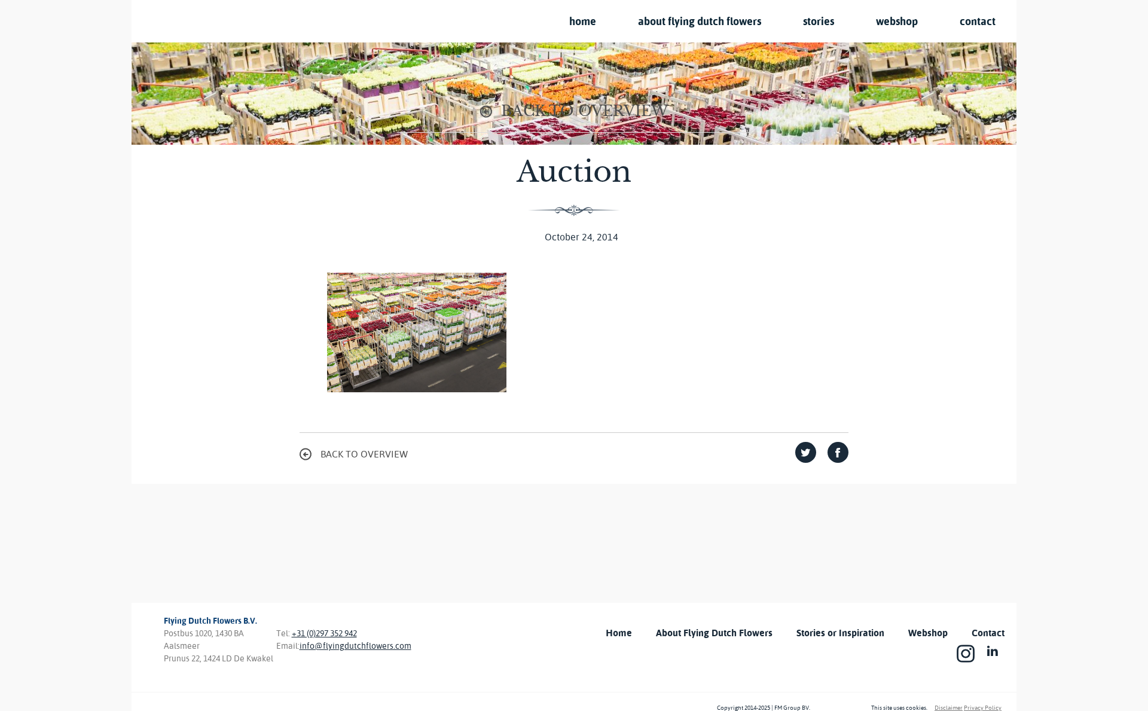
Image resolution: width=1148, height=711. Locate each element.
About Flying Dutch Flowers (699, 21)
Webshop (897, 21)
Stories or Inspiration (840, 633)
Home (582, 21)
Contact (978, 21)
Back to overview (584, 111)
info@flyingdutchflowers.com (355, 646)
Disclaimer (949, 707)
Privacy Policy (983, 707)
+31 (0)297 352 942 (324, 633)
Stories (818, 21)
